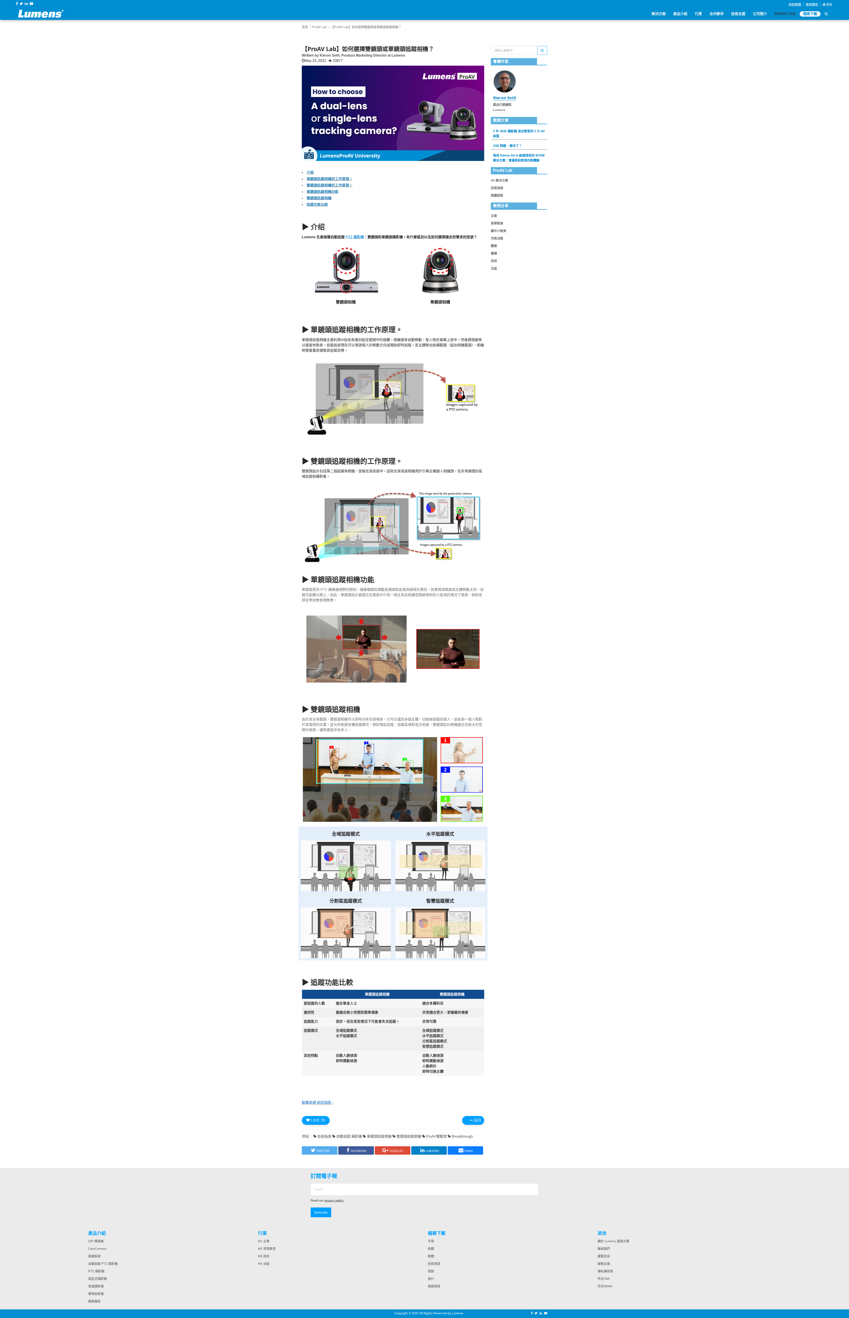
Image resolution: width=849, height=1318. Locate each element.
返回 (477, 1120)
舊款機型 (94, 1301)
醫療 (494, 246)
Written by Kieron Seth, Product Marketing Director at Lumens (353, 55)
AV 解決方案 (499, 180)
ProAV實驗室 (436, 1136)
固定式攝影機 (97, 1278)
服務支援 (604, 1263)
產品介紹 (680, 14)
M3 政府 (264, 1256)
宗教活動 (497, 238)
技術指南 (323, 1136)
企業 (494, 215)
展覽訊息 (604, 1256)
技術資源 (434, 1263)
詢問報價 (795, 4)
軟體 (431, 1248)
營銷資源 (434, 1286)
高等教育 (497, 223)
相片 (431, 1278)
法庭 (494, 268)
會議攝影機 (96, 1286)
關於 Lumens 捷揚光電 (613, 1241)
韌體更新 (497, 195)
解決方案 (659, 14)
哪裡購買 (812, 4)
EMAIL (469, 1151)
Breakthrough (462, 1136)
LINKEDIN (432, 1151)
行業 (698, 14)
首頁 (305, 27)
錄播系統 (94, 1256)
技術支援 (738, 14)
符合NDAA (605, 1286)
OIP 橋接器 (96, 1241)
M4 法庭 (264, 1263)
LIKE (317, 1120)
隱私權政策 (605, 1271)
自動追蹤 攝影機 (348, 1136)
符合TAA (604, 1278)
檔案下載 (810, 14)
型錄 (431, 1271)
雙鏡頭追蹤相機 (408, 1136)
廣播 (494, 253)
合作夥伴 (716, 14)
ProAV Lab (784, 14)
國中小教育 (498, 231)
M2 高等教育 (267, 1248)
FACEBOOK (359, 1151)
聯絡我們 (604, 1248)
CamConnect (97, 1248)
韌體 (431, 1256)
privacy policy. (334, 1200)
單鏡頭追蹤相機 (379, 1136)
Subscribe (321, 1212)
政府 (494, 261)
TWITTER (322, 1151)
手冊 (431, 1241)
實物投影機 (96, 1293)
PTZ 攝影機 (96, 1271)
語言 (828, 4)
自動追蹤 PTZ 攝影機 (103, 1263)
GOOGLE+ (397, 1151)
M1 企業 (264, 1241)
